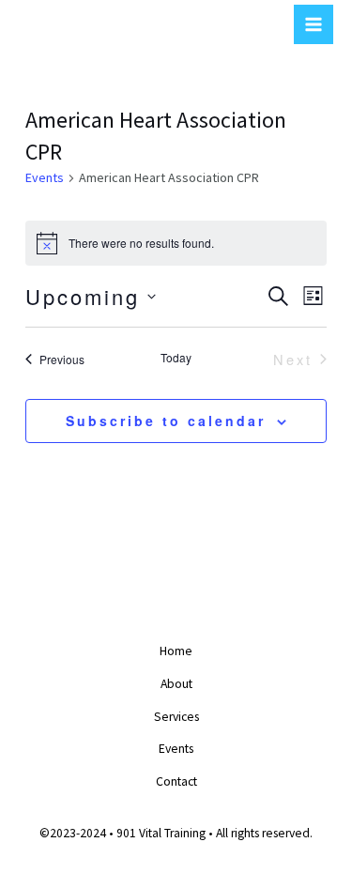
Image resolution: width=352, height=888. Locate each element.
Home (176, 651)
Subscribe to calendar (166, 420)
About (176, 684)
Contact (176, 781)
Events (44, 177)
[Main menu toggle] (313, 24)
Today (176, 357)
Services (176, 717)
